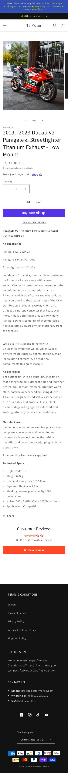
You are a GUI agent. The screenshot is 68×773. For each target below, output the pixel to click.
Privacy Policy (16, 621)
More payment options (34, 221)
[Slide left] (26, 120)
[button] (5, 25)
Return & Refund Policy (22, 630)
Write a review (34, 550)
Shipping (7, 168)
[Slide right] (42, 120)
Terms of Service (17, 613)
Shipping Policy (17, 638)
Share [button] (10, 515)
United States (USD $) (32, 739)
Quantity (7, 181)
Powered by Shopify (41, 766)
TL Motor (28, 766)
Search (12, 604)
